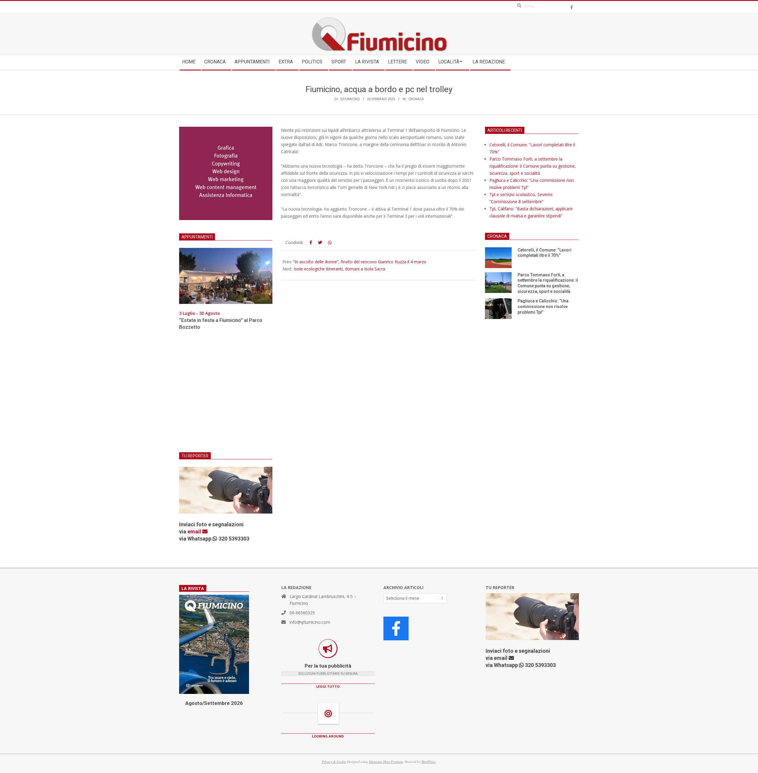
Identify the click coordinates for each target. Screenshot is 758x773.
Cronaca (416, 99)
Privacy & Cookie (334, 761)
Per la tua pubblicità (328, 666)
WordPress (428, 761)
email (194, 531)
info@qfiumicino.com (310, 622)
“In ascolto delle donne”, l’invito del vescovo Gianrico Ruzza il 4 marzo (359, 261)
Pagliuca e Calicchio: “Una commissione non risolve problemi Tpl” (543, 306)
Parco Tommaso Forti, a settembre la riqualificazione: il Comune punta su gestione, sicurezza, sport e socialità (532, 166)
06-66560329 (302, 612)
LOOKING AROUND (328, 736)
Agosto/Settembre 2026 (214, 703)
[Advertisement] (225, 395)
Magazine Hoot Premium (386, 761)
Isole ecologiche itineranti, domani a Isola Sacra (339, 269)
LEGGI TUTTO (328, 686)
